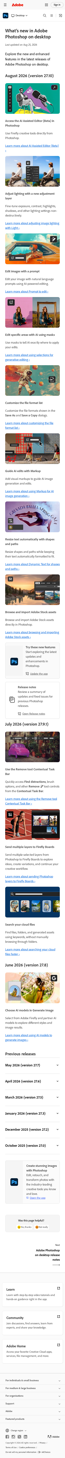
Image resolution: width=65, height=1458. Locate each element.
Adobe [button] (9, 1411)
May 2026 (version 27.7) (22, 1065)
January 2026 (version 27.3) (25, 1113)
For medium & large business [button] (21, 1388)
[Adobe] (17, 5)
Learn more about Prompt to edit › (26, 291)
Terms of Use (11, 1447)
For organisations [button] (14, 1395)
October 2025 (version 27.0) (25, 1145)
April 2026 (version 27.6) (23, 1081)
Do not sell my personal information (21, 1452)
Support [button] (10, 1403)
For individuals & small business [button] (22, 1380)
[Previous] (18, 1258)
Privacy (43, 1443)
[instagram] (13, 1436)
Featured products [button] (15, 1419)
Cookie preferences (27, 1447)
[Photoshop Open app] (60, 15)
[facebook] (7, 1436)
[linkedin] (25, 1436)
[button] (46, 5)
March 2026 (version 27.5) (24, 1097)
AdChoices (46, 1452)
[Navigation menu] (5, 5)
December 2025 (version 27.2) (27, 1129)
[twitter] (19, 1436)
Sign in (57, 4)
